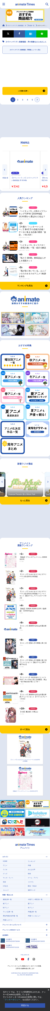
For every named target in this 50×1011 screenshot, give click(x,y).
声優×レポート (7, 920)
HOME (5, 861)
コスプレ (31, 882)
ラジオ (5, 869)
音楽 (4, 882)
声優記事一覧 (32, 912)
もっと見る (25, 500)
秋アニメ (6, 908)
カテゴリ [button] (5, 856)
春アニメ (6, 903)
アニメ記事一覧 (8, 912)
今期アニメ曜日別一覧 (35, 899)
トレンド (6, 890)
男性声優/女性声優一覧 (10, 916)
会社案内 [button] (5, 935)
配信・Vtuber (32, 886)
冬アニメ (31, 908)
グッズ (5, 874)
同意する (25, 1005)
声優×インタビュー (34, 916)
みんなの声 (31, 869)
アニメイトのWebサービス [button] (11, 930)
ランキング (31, 861)
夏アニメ (31, 903)
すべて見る (25, 729)
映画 (29, 874)
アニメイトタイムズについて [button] (11, 924)
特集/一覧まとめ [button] (7, 895)
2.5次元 (5, 886)
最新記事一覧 (7, 899)
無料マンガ (31, 890)
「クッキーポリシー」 (12, 1000)
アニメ (5, 865)
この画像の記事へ (23, 91)
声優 (29, 865)
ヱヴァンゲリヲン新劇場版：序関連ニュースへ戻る (25, 49)
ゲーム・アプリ (33, 878)
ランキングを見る (25, 286)
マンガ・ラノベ (8, 878)
